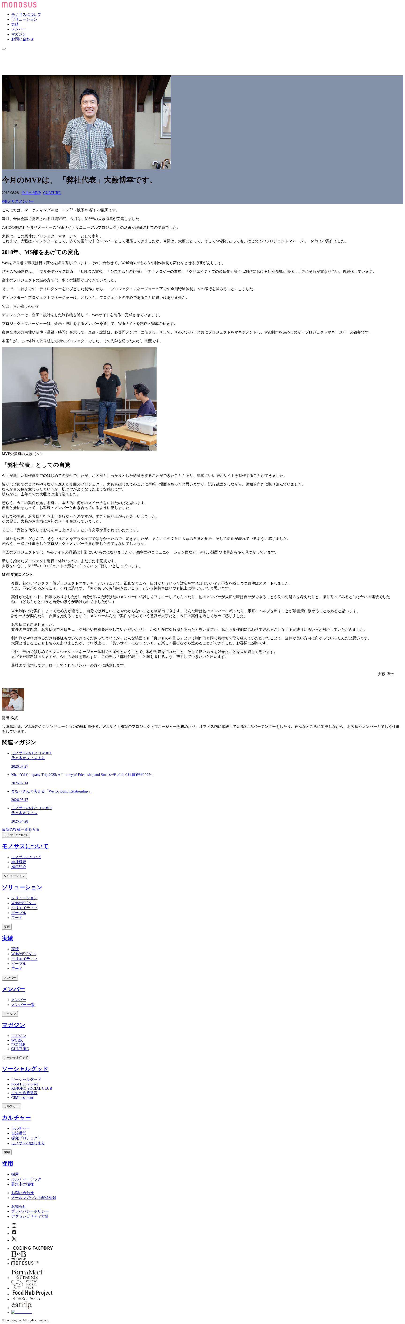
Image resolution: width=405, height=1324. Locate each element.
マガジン (18, 34)
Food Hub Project (24, 1084)
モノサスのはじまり (28, 1143)
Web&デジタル (23, 903)
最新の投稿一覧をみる (20, 829)
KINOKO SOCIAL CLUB (31, 1088)
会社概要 (18, 862)
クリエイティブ (24, 908)
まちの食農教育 (24, 1093)
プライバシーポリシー (30, 1211)
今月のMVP (31, 193)
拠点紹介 (18, 867)
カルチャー (11, 1106)
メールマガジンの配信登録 (33, 1198)
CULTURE (52, 193)
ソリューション (24, 19)
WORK (17, 1040)
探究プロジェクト (26, 1138)
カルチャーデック (26, 1179)
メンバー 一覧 (23, 1005)
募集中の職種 (22, 1184)
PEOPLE (18, 1045)
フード (16, 918)
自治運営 (18, 1133)
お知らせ (18, 1206)
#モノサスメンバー (18, 201)
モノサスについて (26, 14)
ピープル (18, 913)
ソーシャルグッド (16, 1057)
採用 (7, 1152)
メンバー (18, 29)
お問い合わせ (22, 39)
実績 (15, 24)
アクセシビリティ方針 (30, 1216)
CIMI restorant (22, 1098)
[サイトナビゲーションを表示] (4, 48)
